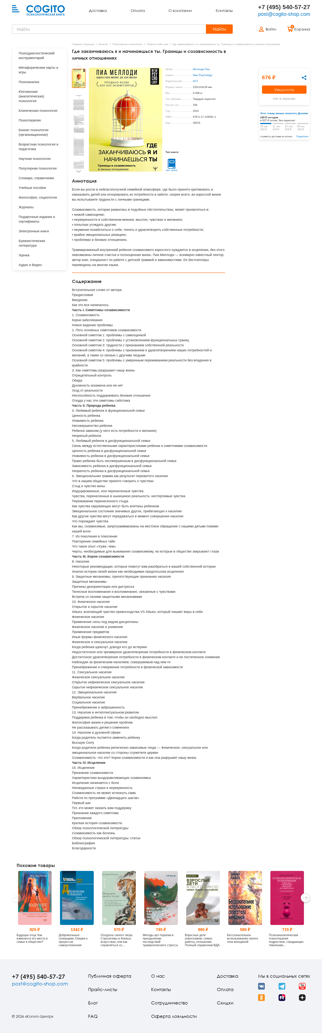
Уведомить (284, 89)
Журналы (26, 207)
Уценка (24, 255)
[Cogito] (45, 10)
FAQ (93, 1016)
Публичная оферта (109, 976)
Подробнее (302, 136)
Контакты (224, 10)
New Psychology (202, 75)
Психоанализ (29, 82)
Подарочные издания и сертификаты (37, 219)
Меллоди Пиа (201, 69)
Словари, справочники (36, 178)
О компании (180, 10)
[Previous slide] (79, 66)
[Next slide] (79, 171)
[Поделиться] (304, 77)
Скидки (225, 1002)
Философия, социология (38, 197)
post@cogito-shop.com (284, 14)
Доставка (98, 10)
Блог (93, 1002)
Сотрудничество (169, 1002)
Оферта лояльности (174, 1016)
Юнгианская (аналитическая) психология (31, 96)
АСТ (195, 81)
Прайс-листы (102, 989)
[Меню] (15, 9)
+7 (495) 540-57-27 (284, 7)
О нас (158, 976)
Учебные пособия (32, 188)
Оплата (138, 10)
